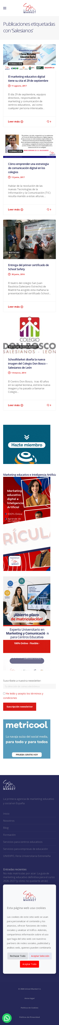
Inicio (6, 813)
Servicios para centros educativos (22, 842)
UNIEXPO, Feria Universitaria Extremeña (27, 856)
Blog (6, 827)
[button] (7, 1018)
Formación (9, 835)
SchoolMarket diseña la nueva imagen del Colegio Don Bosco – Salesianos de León (28, 363)
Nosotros (8, 820)
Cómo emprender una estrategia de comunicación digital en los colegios (28, 168)
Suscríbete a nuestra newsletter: (22, 680)
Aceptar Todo (29, 964)
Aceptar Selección (40, 955)
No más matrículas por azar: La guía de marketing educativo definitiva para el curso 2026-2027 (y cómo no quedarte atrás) (29, 877)
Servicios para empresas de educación (25, 849)
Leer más (14, 121)
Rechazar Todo (17, 955)
